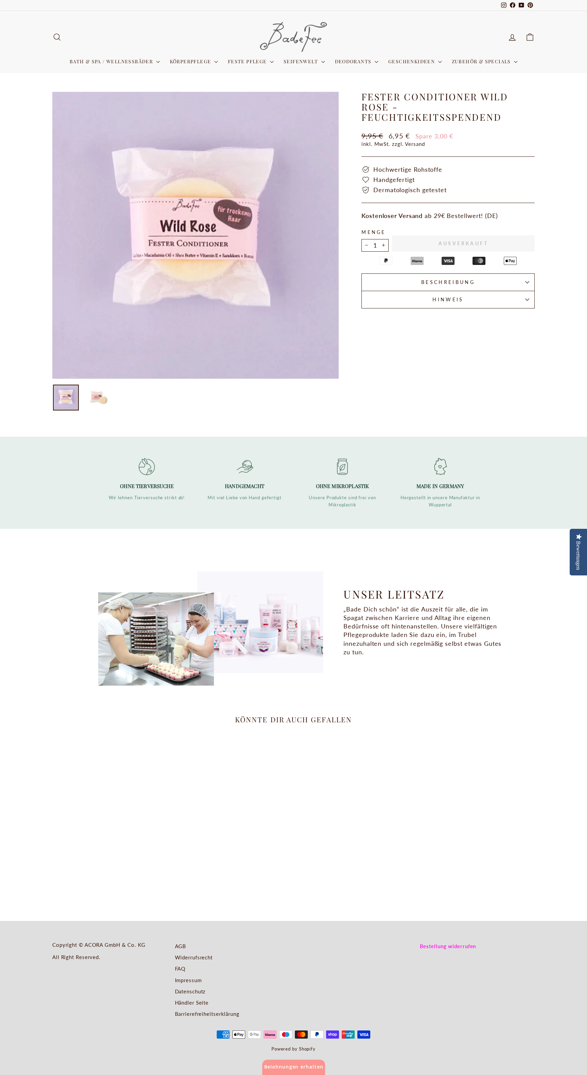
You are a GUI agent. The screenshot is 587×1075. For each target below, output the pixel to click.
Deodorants (354, 61)
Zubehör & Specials (482, 61)
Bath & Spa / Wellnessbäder (112, 61)
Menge (373, 232)
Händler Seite (192, 1003)
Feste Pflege (248, 61)
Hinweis (447, 299)
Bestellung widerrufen (448, 946)
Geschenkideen (412, 61)
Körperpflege (191, 61)
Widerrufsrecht (194, 957)
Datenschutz (190, 991)
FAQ (180, 968)
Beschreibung (448, 282)
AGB (180, 946)
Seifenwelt (301, 61)
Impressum (188, 980)
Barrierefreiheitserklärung (207, 1014)
